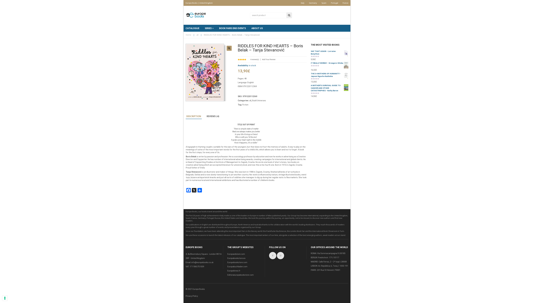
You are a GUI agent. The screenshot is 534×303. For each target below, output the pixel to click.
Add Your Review (268, 59)
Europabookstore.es (236, 258)
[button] (229, 48)
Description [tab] (193, 116)
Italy (302, 3)
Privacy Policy (192, 296)
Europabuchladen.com (237, 266)
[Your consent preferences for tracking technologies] (5, 298)
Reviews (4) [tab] (213, 116)
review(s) (254, 59)
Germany (313, 3)
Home (188, 35)
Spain (324, 3)
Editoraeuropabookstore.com (240, 275)
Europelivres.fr (233, 271)
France (345, 3)
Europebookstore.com (237, 262)
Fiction (245, 105)
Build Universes (259, 100)
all (197, 35)
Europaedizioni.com (236, 254)
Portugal (334, 3)
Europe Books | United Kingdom (199, 3)
